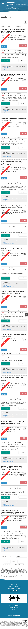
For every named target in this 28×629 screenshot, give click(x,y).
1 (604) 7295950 (5, 67)
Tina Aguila (10, 2)
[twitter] (14, 591)
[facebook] (11, 591)
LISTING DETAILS (5, 60)
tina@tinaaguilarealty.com (12, 9)
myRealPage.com (16, 615)
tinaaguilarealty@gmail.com (8, 69)
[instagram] (16, 591)
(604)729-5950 (10, 8)
